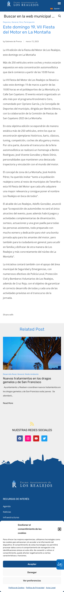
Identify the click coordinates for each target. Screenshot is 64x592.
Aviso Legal (51, 588)
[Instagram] (28, 438)
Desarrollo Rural (10, 374)
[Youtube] (36, 438)
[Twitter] (44, 438)
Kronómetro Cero (42, 99)
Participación (29, 22)
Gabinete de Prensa (13, 41)
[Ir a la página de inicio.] (22, 3)
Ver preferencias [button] (32, 580)
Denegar (32, 572)
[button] (59, 529)
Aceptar (32, 564)
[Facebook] (20, 438)
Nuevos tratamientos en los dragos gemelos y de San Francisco (27, 380)
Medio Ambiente (32, 374)
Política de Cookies (16, 588)
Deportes (7, 22)
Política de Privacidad (35, 588)
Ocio (21, 22)
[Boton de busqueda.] (59, 16)
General (15, 22)
